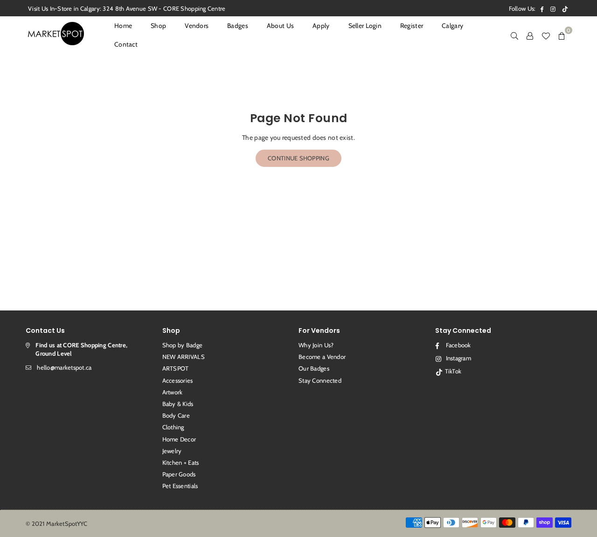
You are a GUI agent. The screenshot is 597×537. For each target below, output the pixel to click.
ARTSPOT (175, 368)
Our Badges (313, 368)
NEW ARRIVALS (183, 356)
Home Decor (179, 439)
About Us (280, 25)
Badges (237, 25)
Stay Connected (319, 380)
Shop (158, 25)
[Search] (514, 35)
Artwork (172, 392)
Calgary (452, 25)
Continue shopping (298, 158)
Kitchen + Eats (180, 462)
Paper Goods (179, 474)
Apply (320, 25)
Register (411, 25)
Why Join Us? (315, 345)
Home (123, 25)
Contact (126, 44)
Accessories (177, 380)
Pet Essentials (180, 485)
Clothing (173, 427)
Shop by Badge (182, 345)
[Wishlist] (545, 35)
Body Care (176, 415)
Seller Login (365, 25)
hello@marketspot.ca (64, 367)
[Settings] (529, 35)
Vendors (196, 25)
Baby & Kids (178, 403)
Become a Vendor (322, 356)
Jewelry (172, 450)
